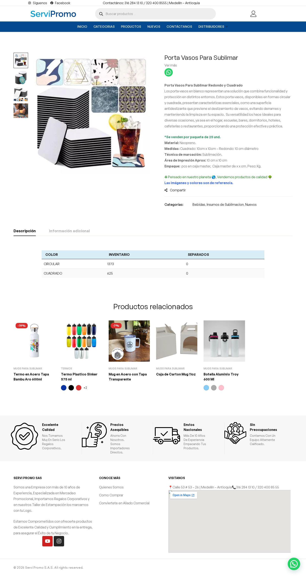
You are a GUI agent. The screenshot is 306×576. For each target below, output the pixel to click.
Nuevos (251, 204)
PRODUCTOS (131, 27)
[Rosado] (221, 387)
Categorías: (173, 204)
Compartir (178, 190)
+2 (85, 387)
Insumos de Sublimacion (225, 204)
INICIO (82, 27)
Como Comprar (111, 495)
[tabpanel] (153, 263)
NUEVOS (153, 27)
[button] (294, 564)
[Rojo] (78, 387)
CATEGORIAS (104, 27)
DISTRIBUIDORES (211, 27)
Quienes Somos (111, 487)
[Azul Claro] (206, 387)
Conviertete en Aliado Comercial (124, 503)
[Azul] (63, 387)
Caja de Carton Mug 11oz (176, 374)
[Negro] (71, 387)
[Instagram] (59, 541)
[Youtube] (47, 541)
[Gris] (213, 387)
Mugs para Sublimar (28, 368)
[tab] (25, 231)
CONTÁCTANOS (179, 27)
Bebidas (199, 204)
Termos (66, 368)
